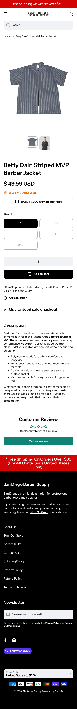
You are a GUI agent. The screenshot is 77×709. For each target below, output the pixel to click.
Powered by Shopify (52, 691)
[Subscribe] (68, 614)
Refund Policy (13, 578)
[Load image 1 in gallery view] (32, 142)
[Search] (7, 25)
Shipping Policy (14, 561)
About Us (10, 527)
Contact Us (11, 552)
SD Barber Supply (32, 691)
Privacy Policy (13, 570)
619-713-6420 (39, 512)
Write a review (38, 441)
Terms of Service (15, 587)
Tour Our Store (13, 535)
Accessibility (12, 544)
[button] (71, 14)
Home (7, 36)
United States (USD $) (21, 675)
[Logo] (38, 13)
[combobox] (38, 25)
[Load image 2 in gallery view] (44, 143)
